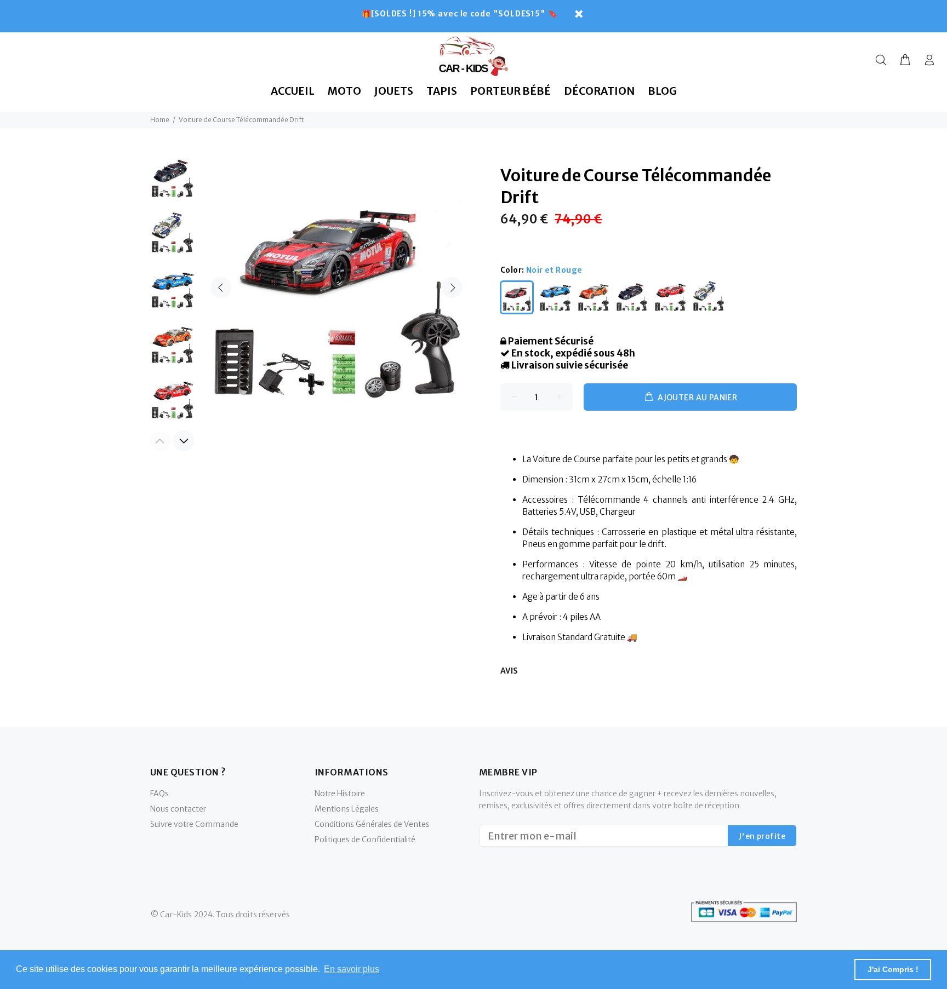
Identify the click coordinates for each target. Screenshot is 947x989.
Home (159, 120)
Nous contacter (178, 809)
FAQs (159, 793)
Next (452, 287)
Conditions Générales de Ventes (372, 824)
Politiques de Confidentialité (365, 839)
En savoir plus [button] (351, 969)
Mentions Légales (347, 809)
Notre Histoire (340, 793)
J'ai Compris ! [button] (893, 969)
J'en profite (762, 836)
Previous (220, 287)
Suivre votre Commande (194, 824)
